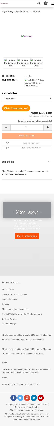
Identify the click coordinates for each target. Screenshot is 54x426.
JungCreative (33, 407)
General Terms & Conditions (14, 294)
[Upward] (46, 422)
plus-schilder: (9, 93)
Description (8, 161)
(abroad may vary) (31, 86)
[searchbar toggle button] (38, 3)
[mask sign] (27, 36)
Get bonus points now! (17, 108)
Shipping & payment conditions (15, 309)
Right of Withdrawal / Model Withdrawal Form (22, 314)
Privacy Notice (8, 289)
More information (27, 236)
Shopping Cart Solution (16, 404)
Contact (5, 304)
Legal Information (9, 299)
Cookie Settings (9, 324)
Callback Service (9, 319)
